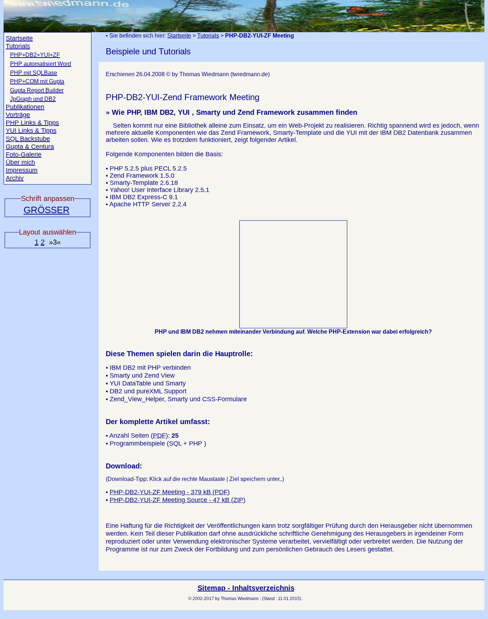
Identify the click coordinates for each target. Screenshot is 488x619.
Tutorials (208, 36)
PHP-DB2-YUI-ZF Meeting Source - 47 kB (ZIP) (177, 499)
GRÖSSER (47, 210)
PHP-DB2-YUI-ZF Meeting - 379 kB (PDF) (170, 492)
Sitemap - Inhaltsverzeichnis (246, 588)
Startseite (179, 36)
